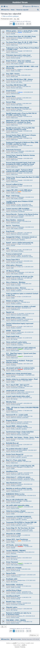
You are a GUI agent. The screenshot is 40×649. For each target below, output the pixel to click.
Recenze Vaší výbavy (16, 82)
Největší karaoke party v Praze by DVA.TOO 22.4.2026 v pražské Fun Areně (20, 128)
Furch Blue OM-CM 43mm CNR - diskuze (19, 79)
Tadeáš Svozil (21, 574)
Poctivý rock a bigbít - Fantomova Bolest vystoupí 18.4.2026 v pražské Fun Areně (19, 170)
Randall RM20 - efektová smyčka (16, 426)
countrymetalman (22, 450)
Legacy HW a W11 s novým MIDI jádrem (19, 190)
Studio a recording (15, 70)
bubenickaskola (22, 495)
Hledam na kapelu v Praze (14, 301)
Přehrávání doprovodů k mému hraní (18, 55)
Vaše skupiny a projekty (17, 63)
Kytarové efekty (15, 350)
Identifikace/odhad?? (13, 596)
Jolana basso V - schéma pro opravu (18, 477)
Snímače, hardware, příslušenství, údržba (22, 205)
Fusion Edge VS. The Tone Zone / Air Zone (20, 528)
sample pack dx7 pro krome (15, 390)
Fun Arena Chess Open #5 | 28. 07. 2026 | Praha (21, 42)
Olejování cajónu (11, 607)
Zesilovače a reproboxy (17, 279)
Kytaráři (13, 33)
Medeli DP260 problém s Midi (15, 318)
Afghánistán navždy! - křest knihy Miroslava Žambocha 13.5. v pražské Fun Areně (20, 121)
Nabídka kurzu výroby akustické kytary (18, 373)
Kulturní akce (14, 39)
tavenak (20, 444)
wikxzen (20, 92)
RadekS (20, 427)
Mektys (20, 210)
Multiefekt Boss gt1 (12, 443)
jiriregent (20, 467)
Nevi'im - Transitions (13, 225)
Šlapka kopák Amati (12, 336)
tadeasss (20, 386)
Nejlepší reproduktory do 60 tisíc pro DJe (19, 276)
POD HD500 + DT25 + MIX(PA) (16, 620)
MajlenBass (21, 552)
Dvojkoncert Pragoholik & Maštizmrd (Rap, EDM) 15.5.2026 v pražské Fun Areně (22, 143)
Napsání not (10, 312)
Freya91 (20, 326)
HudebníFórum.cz (15, 576)
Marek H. (20, 456)
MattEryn (20, 69)
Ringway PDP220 (11, 420)
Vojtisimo (20, 518)
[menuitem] (6, 6)
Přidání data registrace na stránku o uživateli (21, 306)
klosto (19, 603)
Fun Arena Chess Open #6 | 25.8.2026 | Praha (21, 36)
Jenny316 (20, 319)
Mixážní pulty (14, 76)
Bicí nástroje (14, 339)
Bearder (20, 523)
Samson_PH (21, 616)
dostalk (20, 337)
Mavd (19, 597)
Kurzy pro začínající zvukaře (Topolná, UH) (20, 466)
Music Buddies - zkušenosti (15, 220)
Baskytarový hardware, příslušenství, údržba (22, 479)
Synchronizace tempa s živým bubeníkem (20, 432)
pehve (19, 557)
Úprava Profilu (11, 573)
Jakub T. (20, 621)
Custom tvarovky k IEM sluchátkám (17, 208)
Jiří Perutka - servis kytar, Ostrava (17, 545)
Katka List (20, 266)
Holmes (20, 410)
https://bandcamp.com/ (13, 483)
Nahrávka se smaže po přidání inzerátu (19, 488)
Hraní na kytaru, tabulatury (18, 239)
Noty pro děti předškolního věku (16, 500)
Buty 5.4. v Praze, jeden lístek (16, 460)
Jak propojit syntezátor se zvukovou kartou (20, 368)
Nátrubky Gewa (11, 402)
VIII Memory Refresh (13, 271)
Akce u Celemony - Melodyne (15, 282)
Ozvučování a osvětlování (18, 211)
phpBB (14, 643)
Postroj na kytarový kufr (14, 254)
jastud (19, 86)
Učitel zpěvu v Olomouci (14, 265)
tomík (19, 586)
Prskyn (20, 80)
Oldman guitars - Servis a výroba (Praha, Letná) (21, 31)
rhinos (19, 380)
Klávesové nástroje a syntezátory (19, 234)
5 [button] (23, 24)
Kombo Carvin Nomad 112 (14, 454)
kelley (19, 283)
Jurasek (20, 56)
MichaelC (20, 232)
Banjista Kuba (21, 580)
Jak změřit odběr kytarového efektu (17, 505)
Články (13, 542)
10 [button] (27, 24)
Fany (19, 204)
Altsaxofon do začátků (13, 533)
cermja (20, 397)
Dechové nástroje (15, 58)
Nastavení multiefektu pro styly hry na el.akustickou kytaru (18, 613)
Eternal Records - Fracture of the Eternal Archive (22, 214)
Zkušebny (13, 365)
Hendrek (20, 369)
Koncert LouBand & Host (14, 184)
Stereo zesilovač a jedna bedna (16, 342)
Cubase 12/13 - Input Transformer (17, 539)
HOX (7, 248)
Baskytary (13, 553)
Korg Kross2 (10, 231)
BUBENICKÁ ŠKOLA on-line (15, 494)
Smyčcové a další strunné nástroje (20, 474)
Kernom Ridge (11, 102)
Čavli (19, 591)
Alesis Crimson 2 (11, 556)
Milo (19, 433)
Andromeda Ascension (13, 150)
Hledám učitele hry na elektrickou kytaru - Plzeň (22, 379)
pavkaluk (20, 478)
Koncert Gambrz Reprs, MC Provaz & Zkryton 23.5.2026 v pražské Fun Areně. (21, 136)
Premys (20, 529)
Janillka (20, 501)
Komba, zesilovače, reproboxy (19, 428)
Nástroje (13, 376)
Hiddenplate (21, 62)
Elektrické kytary (15, 93)
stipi (19, 75)
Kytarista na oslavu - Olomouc (16, 288)
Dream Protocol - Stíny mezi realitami (18, 61)
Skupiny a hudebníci (16, 290)
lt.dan (19, 238)
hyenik (20, 32)
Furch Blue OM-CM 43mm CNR (16, 85)
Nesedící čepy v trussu (13, 601)
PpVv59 (20, 416)
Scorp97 (20, 403)
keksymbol (21, 332)
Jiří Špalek (20, 512)
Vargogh (20, 38)
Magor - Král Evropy (12, 196)
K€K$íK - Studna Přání (13, 331)
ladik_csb (20, 278)
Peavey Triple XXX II (13, 259)
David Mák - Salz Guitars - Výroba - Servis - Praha (22, 437)
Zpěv (12, 268)
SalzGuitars (21, 375)
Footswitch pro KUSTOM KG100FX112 (18, 517)
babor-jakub (21, 392)
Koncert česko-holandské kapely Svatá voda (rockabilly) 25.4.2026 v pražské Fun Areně (20, 163)
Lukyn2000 (21, 313)
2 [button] (16, 24)
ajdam (19, 535)
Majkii (19, 244)
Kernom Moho (10, 96)
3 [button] (18, 24)
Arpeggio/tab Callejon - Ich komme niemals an (21, 237)
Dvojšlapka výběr (11, 579)
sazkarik (20, 473)
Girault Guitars (11, 91)
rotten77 (20, 349)
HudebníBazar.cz (15, 309)
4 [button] (20, 24)
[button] (10, 24)
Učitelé (13, 298)
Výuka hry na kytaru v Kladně (15, 511)
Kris (19, 302)
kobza (19, 221)
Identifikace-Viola (11, 471)
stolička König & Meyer (13, 590)
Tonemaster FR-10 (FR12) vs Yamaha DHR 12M (21, 522)
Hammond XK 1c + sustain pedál (17, 415)
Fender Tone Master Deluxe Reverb (17, 108)
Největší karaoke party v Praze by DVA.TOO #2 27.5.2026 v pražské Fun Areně (21, 114)
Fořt (19, 569)
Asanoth (20, 489)
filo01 (19, 308)
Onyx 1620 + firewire (13, 74)
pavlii (19, 191)
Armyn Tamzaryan (12, 562)
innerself (20, 261)
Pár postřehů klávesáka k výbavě (17, 449)
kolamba (20, 363)
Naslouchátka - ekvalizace (14, 584)
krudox (20, 249)
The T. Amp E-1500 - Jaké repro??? (17, 385)
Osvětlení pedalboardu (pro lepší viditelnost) (21, 348)
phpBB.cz (24, 645)
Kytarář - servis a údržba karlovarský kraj (19, 242)
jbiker (19, 255)
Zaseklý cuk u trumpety (13, 567)
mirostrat (20, 484)
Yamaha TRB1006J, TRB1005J (16, 550)
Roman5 (20, 422)
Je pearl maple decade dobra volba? (18, 396)
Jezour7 (20, 608)
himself (20, 461)
